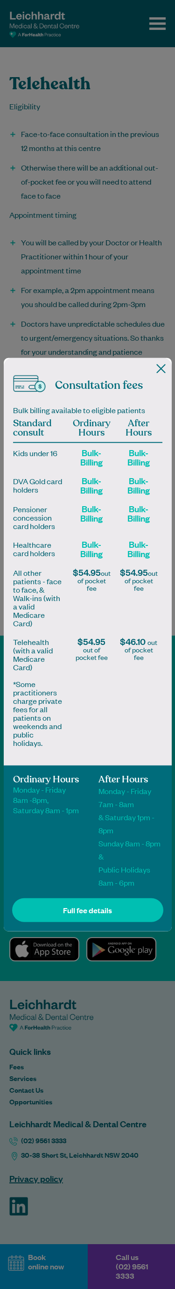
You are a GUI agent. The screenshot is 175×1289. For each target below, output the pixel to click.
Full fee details (87, 909)
